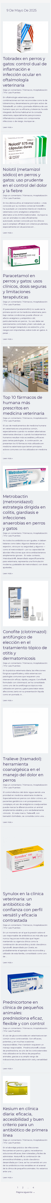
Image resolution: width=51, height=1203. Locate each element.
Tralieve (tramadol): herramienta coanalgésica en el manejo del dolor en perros (23, 769)
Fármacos (27, 90)
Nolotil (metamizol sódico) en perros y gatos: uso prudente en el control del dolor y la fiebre (25, 180)
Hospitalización (40, 90)
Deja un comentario (12, 90)
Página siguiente (25, 1192)
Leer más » (8, 127)
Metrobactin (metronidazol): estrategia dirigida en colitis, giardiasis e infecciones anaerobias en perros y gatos (24, 512)
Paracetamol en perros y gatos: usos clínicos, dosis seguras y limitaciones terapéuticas (24, 286)
